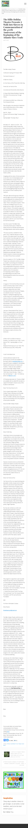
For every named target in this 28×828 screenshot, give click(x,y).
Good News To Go (14, 743)
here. (8, 731)
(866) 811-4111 (12, 375)
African (8, 743)
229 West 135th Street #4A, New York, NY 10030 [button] (13, 735)
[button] (25, 3)
